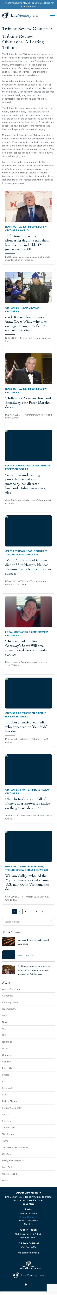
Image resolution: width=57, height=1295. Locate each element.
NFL (4, 1028)
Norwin (5, 1048)
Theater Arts (8, 1127)
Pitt (4, 1081)
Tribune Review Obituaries (15, 1147)
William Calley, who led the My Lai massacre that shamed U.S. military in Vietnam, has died (27, 882)
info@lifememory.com (28, 1252)
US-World (6, 1154)
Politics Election (10, 1101)
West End (7, 1167)
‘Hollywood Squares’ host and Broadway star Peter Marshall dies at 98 (28, 402)
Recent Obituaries (28, 1217)
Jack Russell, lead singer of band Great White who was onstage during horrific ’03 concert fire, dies (26, 323)
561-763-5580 (28, 1246)
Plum (4, 1094)
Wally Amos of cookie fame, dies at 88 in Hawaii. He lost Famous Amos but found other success (28, 567)
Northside (7, 1041)
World (24, 230)
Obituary (6, 1061)
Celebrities (7, 995)
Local (9, 632)
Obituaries (20, 226)
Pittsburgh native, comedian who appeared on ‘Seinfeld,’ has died (26, 726)
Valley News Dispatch (13, 1160)
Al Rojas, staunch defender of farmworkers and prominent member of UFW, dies (34, 969)
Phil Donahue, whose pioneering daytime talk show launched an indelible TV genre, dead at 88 (27, 242)
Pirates (5, 1074)
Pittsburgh (27, 713)
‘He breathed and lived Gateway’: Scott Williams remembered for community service (26, 648)
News (8, 226)
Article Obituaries (11, 989)
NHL (4, 1035)
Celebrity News (15, 465)
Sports (24, 789)
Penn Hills (7, 1068)
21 (37, 911)
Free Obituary (9, 1008)
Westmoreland (9, 1173)
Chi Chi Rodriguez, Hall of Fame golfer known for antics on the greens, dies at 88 (27, 803)
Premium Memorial (11, 1107)
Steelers (6, 1121)
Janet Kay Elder (27, 955)
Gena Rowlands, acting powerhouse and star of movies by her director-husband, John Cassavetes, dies (25, 483)
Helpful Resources (28, 1220)
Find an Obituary (28, 1213)
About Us (28, 1224)
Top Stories (35, 866)
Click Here (45, 2)
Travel (5, 1140)
